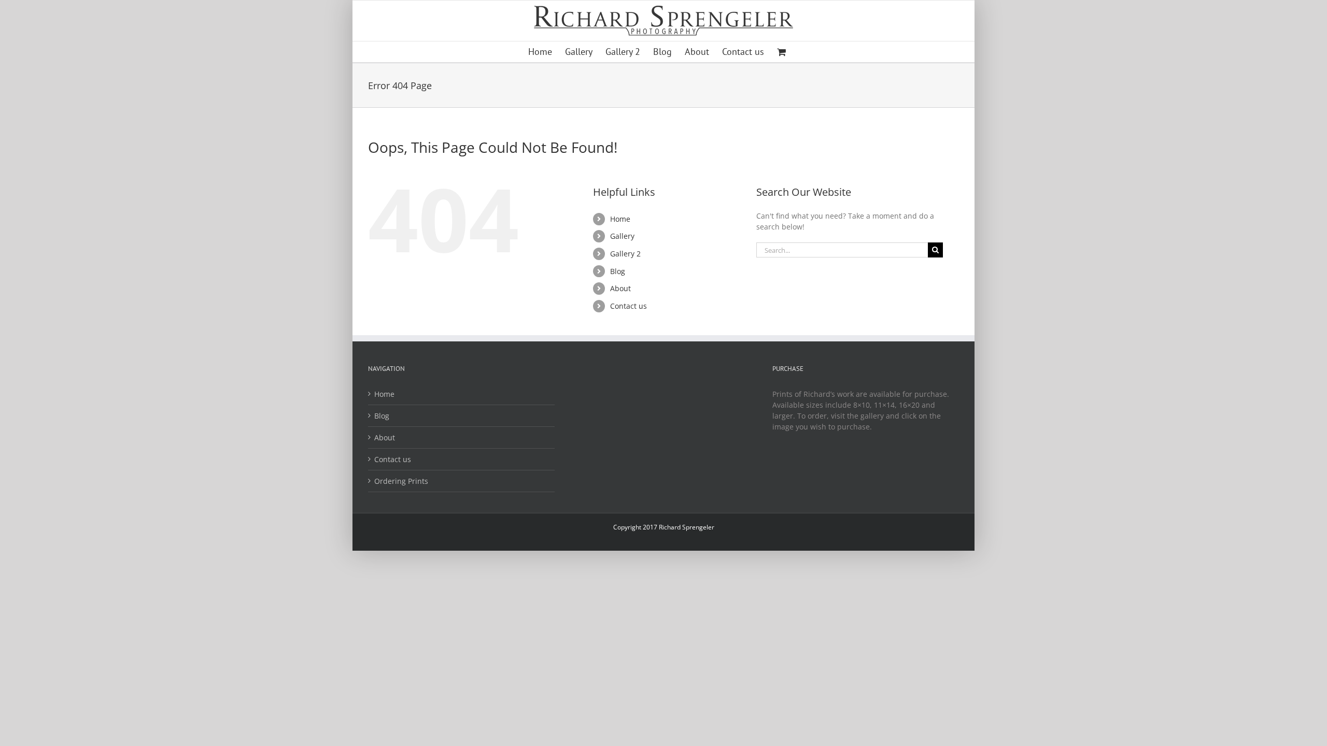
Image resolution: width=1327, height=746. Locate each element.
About (620, 288)
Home (620, 219)
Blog (617, 271)
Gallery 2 (625, 254)
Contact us (628, 306)
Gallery (622, 236)
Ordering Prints (401, 481)
